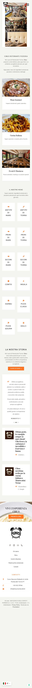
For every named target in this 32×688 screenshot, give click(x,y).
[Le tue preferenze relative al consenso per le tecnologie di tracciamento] (29, 685)
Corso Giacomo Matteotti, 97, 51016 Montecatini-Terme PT (17, 580)
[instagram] (14, 545)
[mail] (18, 545)
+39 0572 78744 (17, 585)
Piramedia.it (16, 607)
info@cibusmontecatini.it (17, 589)
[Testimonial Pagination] (14, 422)
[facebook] (10, 545)
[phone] (21, 545)
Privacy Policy (16, 605)
